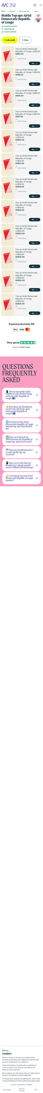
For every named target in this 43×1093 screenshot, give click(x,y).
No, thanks (7, 1090)
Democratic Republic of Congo (29, 11)
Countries (12, 11)
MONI (3, 11)
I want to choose (21, 1090)
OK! (36, 1090)
